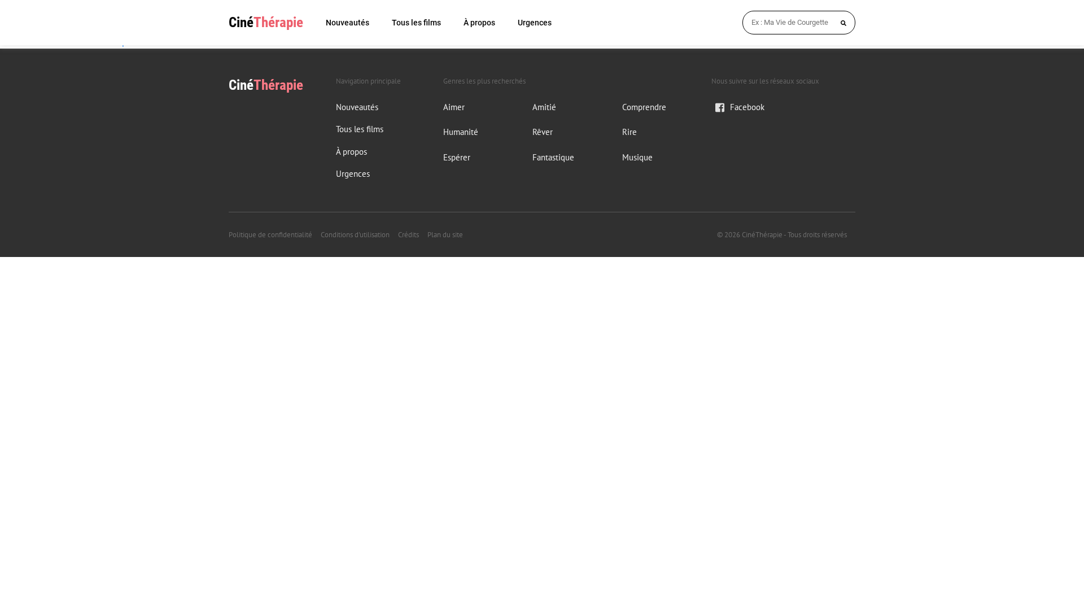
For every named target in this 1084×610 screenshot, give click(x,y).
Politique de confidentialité (270, 234)
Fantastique (553, 157)
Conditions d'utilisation (355, 234)
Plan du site (445, 234)
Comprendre (644, 107)
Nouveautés (347, 22)
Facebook (747, 107)
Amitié (544, 107)
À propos (479, 22)
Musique (637, 157)
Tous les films (416, 22)
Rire (629, 132)
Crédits (408, 234)
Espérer (456, 157)
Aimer (454, 107)
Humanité (460, 132)
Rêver (542, 132)
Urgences (535, 22)
